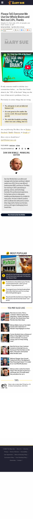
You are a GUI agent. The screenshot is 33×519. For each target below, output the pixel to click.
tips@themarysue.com (8, 140)
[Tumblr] (25, 149)
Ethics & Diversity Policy (21, 454)
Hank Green (12, 145)
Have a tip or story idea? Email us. (18, 384)
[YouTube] (28, 149)
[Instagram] (22, 149)
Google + (26, 132)
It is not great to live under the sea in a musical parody (16, 113)
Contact (19, 460)
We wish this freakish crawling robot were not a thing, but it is (16, 120)
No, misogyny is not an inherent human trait (16, 107)
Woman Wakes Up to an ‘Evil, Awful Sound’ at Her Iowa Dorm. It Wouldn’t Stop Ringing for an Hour (20, 326)
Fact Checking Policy (21, 457)
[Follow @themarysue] (16, 149)
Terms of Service (14, 451)
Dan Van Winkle (6, 27)
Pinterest (17, 132)
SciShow (18, 145)
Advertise (25, 449)
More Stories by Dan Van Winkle (16, 215)
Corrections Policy (9, 457)
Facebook (4, 132)
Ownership (13, 460)
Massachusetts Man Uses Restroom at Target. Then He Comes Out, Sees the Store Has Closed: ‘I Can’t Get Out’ (18, 298)
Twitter (28, 129)
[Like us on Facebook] (19, 149)
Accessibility (24, 451)
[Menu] (2, 2)
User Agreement (8, 454)
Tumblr (10, 132)
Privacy (6, 451)
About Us (19, 449)
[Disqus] (16, 415)
